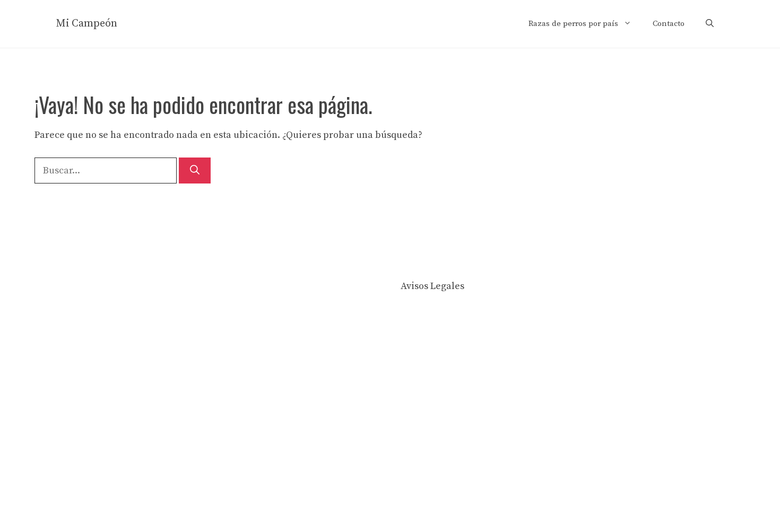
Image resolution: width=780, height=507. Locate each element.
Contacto (668, 24)
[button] (709, 24)
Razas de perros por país (573, 24)
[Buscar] (195, 170)
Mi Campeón (86, 23)
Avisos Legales (432, 286)
